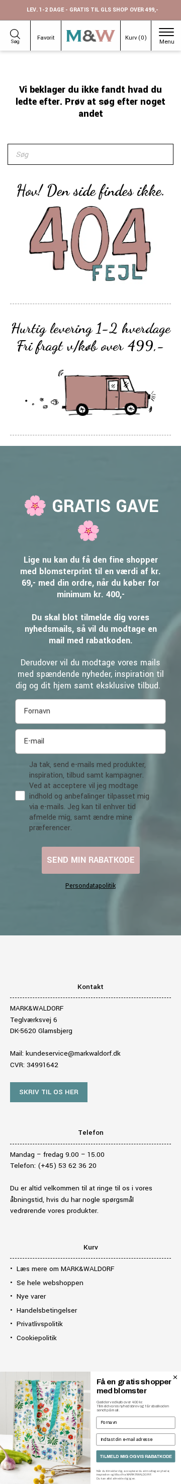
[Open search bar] (15, 33)
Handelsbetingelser (47, 1310)
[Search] (160, 154)
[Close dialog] (175, 1377)
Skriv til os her (48, 1092)
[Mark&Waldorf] (90, 36)
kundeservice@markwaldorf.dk (73, 1053)
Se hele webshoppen (50, 1283)
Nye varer (31, 1296)
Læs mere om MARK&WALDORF (65, 1269)
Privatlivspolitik (40, 1324)
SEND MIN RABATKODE (91, 860)
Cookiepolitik (37, 1338)
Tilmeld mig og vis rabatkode (136, 1456)
